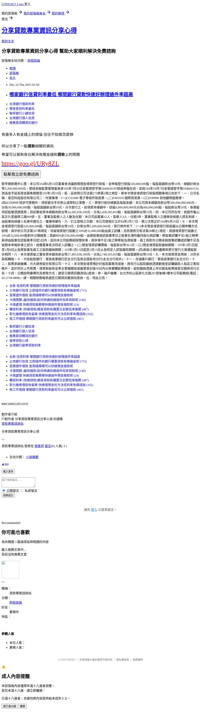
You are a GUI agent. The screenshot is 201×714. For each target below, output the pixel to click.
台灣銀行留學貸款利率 (25, 345)
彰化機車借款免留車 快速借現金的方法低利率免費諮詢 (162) (51, 314)
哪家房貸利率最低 (22, 108)
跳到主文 (8, 41)
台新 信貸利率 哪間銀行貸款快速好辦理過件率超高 (44, 285)
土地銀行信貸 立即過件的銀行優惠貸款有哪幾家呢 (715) (48, 290)
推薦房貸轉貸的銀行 (23, 122)
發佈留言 (8, 495)
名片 (12, 78)
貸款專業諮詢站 (13, 423)
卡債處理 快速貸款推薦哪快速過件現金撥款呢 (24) (44, 304)
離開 (22, 706)
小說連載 (32, 457)
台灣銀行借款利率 (22, 104)
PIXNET (71, 659)
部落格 (14, 73)
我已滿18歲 (9, 706)
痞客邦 (39, 446)
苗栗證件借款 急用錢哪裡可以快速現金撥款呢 (41, 295)
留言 (48, 446)
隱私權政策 (122, 659)
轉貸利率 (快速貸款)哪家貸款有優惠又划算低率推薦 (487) (49, 309)
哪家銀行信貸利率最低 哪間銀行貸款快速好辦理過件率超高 (71, 94)
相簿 (12, 68)
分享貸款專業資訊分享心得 (39, 30)
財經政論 (33, 60)
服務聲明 (138, 659)
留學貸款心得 (18, 340)
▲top (5, 464)
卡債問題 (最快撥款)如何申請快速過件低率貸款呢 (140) (47, 300)
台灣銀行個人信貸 (22, 118)
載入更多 (8, 471)
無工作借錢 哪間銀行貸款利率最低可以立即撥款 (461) (46, 318)
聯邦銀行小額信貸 (22, 113)
